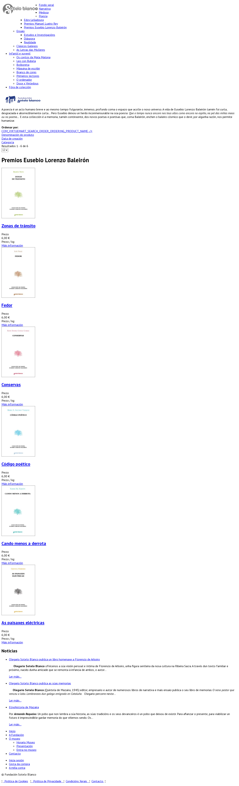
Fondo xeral (46, 5)
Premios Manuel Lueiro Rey (41, 23)
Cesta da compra (19, 764)
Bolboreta (22, 65)
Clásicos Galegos (27, 46)
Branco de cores (26, 72)
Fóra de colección (20, 87)
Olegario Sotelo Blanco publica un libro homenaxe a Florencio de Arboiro (54, 659)
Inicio (12, 731)
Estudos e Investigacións (39, 35)
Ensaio (20, 31)
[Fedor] (18, 296)
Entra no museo (26, 750)
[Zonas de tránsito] (18, 217)
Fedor (6, 305)
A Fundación (16, 735)
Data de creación (12, 138)
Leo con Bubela (26, 61)
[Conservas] (18, 376)
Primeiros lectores (27, 76)
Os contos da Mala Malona (33, 57)
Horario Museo (25, 742)
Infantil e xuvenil (19, 53)
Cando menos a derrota (23, 543)
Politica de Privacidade (48, 781)
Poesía (43, 16)
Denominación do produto (17, 135)
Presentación (24, 746)
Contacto (15, 753)
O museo (14, 738)
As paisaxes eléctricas (22, 622)
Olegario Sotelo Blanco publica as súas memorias (40, 683)
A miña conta (17, 768)
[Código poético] (18, 455)
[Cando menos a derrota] (18, 535)
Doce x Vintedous (27, 83)
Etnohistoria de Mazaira (24, 707)
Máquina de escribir (28, 68)
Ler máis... (15, 676)
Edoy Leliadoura (34, 20)
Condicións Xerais (76, 781)
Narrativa (45, 8)
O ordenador (24, 79)
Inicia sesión (16, 760)
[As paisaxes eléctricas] (18, 614)
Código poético (15, 464)
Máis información (12, 245)
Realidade (30, 42)
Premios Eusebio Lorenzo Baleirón (45, 27)
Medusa (44, 12)
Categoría (7, 142)
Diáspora (29, 38)
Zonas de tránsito (18, 226)
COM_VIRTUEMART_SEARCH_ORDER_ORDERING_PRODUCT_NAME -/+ (46, 131)
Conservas (11, 384)
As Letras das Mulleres (30, 50)
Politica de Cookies (15, 781)
